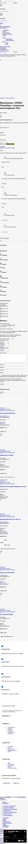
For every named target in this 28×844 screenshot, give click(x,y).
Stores (9, 747)
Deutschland (9, 39)
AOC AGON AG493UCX (7, 413)
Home (1, 54)
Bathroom (10, 733)
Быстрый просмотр (5, 409)
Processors (3, 458)
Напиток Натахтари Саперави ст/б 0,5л (13, 486)
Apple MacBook (4, 522)
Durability (2, 344)
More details (4, 220)
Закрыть (2, 830)
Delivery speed (4, 348)
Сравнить (5, 826)
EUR (7, 42)
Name (2, 370)
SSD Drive (2, 617)
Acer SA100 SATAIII (6, 614)
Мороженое (6, 54)
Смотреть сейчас (15, 841)
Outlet (9, 751)
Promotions (11, 746)
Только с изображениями (8, 325)
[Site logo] (7, 1)
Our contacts (11, 749)
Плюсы (2, 364)
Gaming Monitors (4, 416)
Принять (2, 843)
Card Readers (3, 575)
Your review (3, 353)
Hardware (10, 730)
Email (2, 372)
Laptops (10, 728)
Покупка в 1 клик (10, 144)
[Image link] (9, 706)
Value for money (4, 340)
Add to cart (3, 144)
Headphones (11, 732)
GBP (7, 44)
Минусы (2, 367)
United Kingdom (10, 40)
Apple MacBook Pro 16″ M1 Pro (10, 519)
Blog (9, 763)
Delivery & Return (12, 750)
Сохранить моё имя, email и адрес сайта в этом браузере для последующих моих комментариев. (13, 376)
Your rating (3, 338)
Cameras (10, 731)
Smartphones (11, 727)
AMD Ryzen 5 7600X (6, 455)
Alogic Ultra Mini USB (7, 572)
